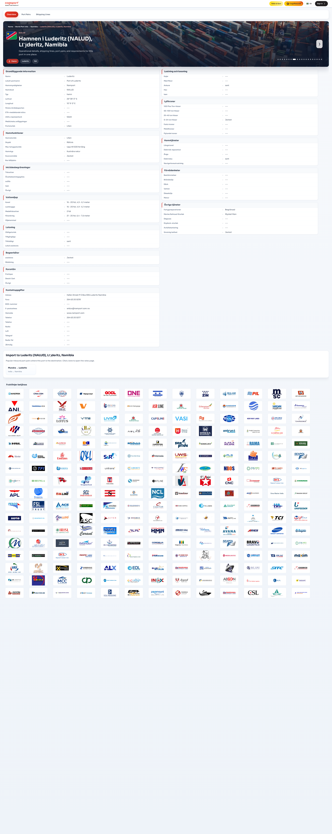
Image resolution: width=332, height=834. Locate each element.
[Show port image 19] (319, 59)
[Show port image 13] (306, 59)
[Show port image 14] (308, 59)
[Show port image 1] (278, 59)
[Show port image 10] (299, 59)
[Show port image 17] (315, 59)
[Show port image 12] (304, 59)
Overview (11, 14)
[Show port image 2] (280, 59)
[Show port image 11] (301, 59)
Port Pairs (26, 14)
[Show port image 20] (321, 59)
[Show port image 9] (296, 59)
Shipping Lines (43, 14)
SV (311, 4)
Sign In (320, 4)
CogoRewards (295, 4)
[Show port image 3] (282, 59)
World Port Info (21, 27)
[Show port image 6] (289, 59)
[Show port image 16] (312, 59)
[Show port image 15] (310, 59)
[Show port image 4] (284, 59)
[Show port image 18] (317, 59)
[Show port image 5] (286, 59)
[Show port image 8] (293, 59)
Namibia (34, 27)
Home (10, 27)
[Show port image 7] (291, 59)
